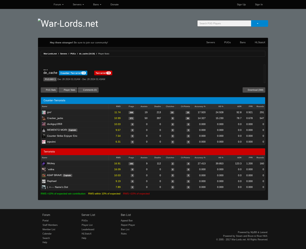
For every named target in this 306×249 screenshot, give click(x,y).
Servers (77, 4)
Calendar (47, 233)
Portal (45, 220)
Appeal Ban (126, 220)
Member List (48, 229)
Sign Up (241, 4)
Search (46, 238)
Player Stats (69, 90)
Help (44, 242)
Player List (87, 225)
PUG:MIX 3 (50, 79)
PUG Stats (50, 90)
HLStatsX (259, 42)
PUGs (227, 42)
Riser (259, 236)
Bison (251, 236)
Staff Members (50, 225)
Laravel (263, 232)
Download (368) (255, 90)
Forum (57, 4)
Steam (239, 236)
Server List (88, 215)
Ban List (125, 215)
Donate (114, 4)
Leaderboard (87, 229)
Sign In (258, 4)
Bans (96, 4)
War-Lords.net (50, 54)
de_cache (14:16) (87, 54)
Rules (123, 233)
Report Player (127, 225)
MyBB (254, 232)
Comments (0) (90, 90)
